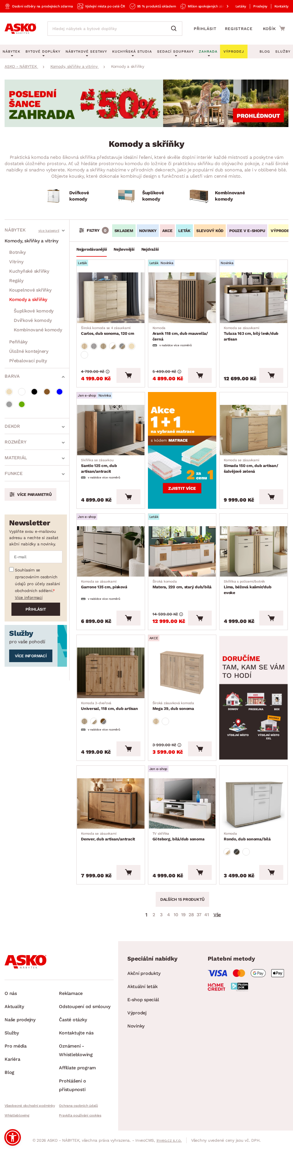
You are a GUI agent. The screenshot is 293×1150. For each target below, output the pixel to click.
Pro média (16, 1046)
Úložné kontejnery (28, 351)
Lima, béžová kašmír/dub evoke (247, 587)
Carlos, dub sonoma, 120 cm (107, 331)
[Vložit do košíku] (128, 375)
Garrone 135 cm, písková (104, 584)
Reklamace (71, 993)
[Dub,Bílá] (112, 346)
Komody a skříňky (28, 299)
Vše (217, 914)
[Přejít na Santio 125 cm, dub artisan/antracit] (111, 430)
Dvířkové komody (33, 320)
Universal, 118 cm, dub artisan (109, 706)
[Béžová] (9, 391)
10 (176, 914)
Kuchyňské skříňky (29, 271)
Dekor (12, 426)
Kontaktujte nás (76, 1033)
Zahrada (208, 52)
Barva (12, 376)
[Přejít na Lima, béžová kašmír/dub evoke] (253, 551)
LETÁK (184, 230)
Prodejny (260, 6)
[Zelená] (21, 404)
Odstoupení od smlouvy (84, 1006)
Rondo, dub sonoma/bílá (247, 836)
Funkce (14, 473)
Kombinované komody (38, 329)
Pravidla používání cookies (80, 1115)
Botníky (17, 252)
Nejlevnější (124, 249)
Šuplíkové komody (34, 311)
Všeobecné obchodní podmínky (30, 1106)
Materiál (16, 457)
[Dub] (84, 346)
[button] (12, 1137)
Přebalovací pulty (28, 360)
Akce (167, 230)
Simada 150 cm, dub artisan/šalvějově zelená (251, 466)
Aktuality (14, 1006)
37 (199, 914)
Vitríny (16, 261)
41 (206, 914)
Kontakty (281, 6)
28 (191, 914)
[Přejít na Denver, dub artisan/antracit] (111, 803)
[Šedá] (9, 404)
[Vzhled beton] (93, 346)
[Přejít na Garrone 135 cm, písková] (111, 551)
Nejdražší (150, 249)
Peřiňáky (18, 342)
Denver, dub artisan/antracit (108, 836)
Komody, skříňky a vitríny (31, 241)
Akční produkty (144, 973)
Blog (265, 52)
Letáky (240, 6)
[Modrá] (59, 391)
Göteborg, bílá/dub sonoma (179, 836)
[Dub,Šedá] (122, 346)
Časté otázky (73, 1019)
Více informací (29, 597)
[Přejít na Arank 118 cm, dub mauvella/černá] (182, 297)
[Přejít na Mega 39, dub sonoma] (182, 673)
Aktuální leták (142, 986)
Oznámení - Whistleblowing (76, 1050)
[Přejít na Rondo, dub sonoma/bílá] (253, 803)
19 (183, 914)
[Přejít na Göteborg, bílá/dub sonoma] (182, 803)
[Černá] (34, 391)
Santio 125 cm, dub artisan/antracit (99, 466)
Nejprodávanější (91, 249)
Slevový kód (209, 230)
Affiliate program (77, 1067)
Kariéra (12, 1059)
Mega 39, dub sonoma (173, 706)
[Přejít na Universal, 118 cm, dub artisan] (111, 673)
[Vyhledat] (175, 28)
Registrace (239, 28)
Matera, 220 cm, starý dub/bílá (182, 584)
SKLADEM (123, 230)
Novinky (148, 230)
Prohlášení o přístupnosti (72, 1085)
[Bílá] (21, 391)
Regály (16, 280)
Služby (282, 52)
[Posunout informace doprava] (223, 6)
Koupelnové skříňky (30, 290)
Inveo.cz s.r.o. (169, 1140)
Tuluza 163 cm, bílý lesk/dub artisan (251, 333)
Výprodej (136, 1013)
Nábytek (15, 230)
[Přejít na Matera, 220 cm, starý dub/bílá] (182, 551)
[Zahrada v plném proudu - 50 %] (146, 125)
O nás (11, 993)
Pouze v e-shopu (247, 230)
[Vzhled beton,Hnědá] (103, 721)
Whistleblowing (17, 1115)
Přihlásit (205, 28)
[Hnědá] (46, 391)
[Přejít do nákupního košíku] (274, 28)
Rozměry (15, 442)
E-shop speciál (143, 999)
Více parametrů (34, 494)
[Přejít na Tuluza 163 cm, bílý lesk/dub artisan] (253, 297)
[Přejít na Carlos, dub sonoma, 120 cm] (111, 297)
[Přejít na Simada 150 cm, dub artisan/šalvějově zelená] (253, 430)
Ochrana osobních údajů (78, 1106)
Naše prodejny (20, 1019)
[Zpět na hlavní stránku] (20, 29)
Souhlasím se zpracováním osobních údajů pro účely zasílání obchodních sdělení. (37, 580)
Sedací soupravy (175, 52)
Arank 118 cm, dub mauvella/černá (180, 333)
